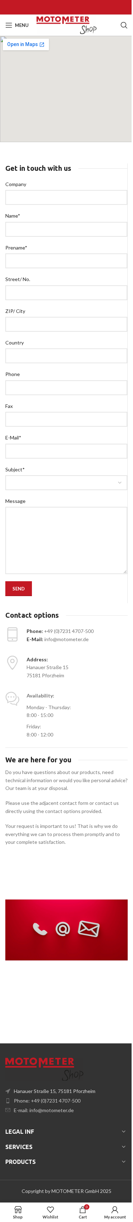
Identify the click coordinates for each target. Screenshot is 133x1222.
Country (14, 343)
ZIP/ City (15, 311)
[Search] (124, 25)
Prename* (16, 248)
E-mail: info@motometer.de (44, 1110)
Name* (12, 216)
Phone (12, 374)
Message (15, 501)
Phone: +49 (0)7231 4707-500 (47, 1101)
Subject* (15, 469)
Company (15, 184)
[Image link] (44, 1068)
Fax (9, 406)
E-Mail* (13, 438)
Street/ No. (17, 279)
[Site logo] (66, 25)
